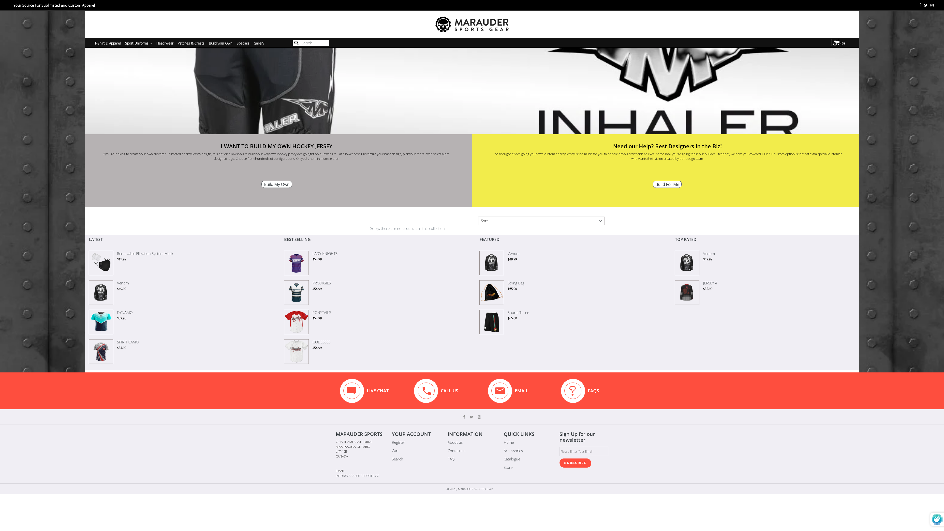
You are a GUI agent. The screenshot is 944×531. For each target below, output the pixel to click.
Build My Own (277, 184)
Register (398, 442)
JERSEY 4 (710, 282)
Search (397, 459)
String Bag (516, 282)
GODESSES (321, 341)
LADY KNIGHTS (325, 253)
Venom (123, 282)
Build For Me (667, 184)
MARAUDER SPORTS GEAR (475, 489)
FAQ (451, 459)
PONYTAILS (321, 312)
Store (508, 467)
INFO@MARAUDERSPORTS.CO (357, 475)
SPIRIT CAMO (128, 341)
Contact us (456, 450)
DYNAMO (125, 312)
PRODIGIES (321, 282)
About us (455, 442)
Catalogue (512, 459)
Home (509, 442)
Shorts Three (518, 312)
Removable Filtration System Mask (145, 253)
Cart (395, 450)
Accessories (513, 450)
